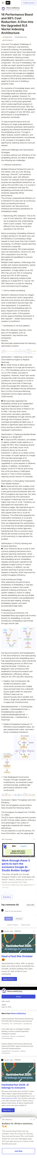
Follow (18, 997)
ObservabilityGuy (13, 8)
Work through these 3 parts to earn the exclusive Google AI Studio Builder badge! (16, 865)
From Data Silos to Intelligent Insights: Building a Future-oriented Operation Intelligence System (15, 1033)
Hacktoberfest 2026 (9, 1098)
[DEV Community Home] (8, 3)
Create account (29, 3)
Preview (19, 919)
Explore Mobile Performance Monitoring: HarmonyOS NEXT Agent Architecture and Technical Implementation (17, 1048)
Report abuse (25, 925)
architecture (7, 37)
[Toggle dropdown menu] (34, 839)
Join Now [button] (18, 1151)
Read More (7, 897)
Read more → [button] (8, 1110)
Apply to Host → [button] (9, 979)
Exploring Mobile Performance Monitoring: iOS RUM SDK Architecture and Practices (17, 1021)
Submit (8, 919)
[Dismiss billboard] (34, 1119)
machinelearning (20, 37)
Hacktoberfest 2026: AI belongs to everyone (15, 1086)
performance (7, 40)
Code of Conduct (12, 925)
